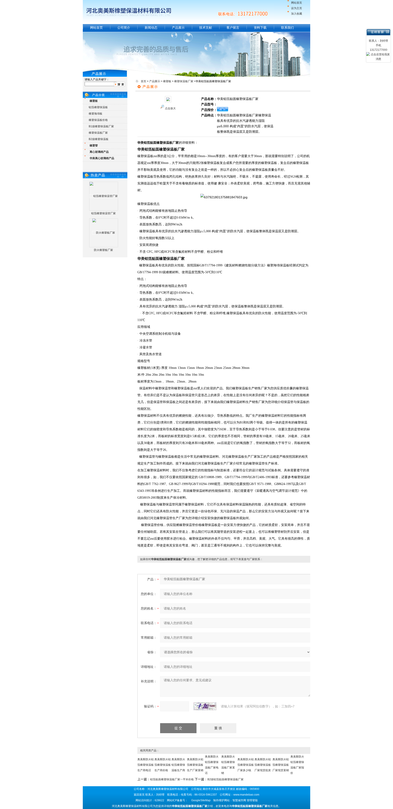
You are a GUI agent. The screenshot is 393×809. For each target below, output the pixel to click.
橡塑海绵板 (95, 113)
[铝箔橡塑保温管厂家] (103, 196)
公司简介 (123, 27)
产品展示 (178, 27)
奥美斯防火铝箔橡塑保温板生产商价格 (162, 765)
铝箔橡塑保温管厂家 (103, 213)
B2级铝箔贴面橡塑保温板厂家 (225, 779)
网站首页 (296, 2)
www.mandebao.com (246, 794)
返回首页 (139, 794)
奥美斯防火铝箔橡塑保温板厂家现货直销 (280, 765)
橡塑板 (167, 81)
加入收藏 (296, 13)
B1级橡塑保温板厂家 (101, 126)
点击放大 (170, 108)
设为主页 (296, 8)
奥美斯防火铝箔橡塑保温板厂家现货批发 (262, 765)
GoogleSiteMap (201, 800)
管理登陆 (252, 800)
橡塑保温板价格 (98, 120)
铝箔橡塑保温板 (98, 107)
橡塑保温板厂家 (98, 132)
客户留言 (233, 27)
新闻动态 (151, 27)
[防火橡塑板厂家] (103, 233)
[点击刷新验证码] (205, 706)
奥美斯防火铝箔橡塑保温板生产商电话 (145, 765)
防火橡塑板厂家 (103, 250)
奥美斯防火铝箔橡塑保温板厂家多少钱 (245, 765)
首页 (143, 81)
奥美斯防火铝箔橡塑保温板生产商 (178, 765)
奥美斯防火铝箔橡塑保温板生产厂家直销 (195, 765)
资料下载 (260, 27)
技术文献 (205, 27)
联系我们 (287, 27)
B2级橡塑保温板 (98, 139)
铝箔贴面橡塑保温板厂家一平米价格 (172, 779)
